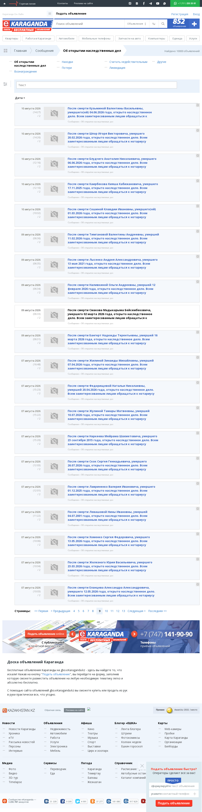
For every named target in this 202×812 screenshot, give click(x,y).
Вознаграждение (25, 71)
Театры (93, 733)
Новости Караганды (22, 729)
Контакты (62, 3)
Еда (52, 773)
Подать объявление (71, 13)
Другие (161, 62)
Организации (173, 742)
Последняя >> (157, 611)
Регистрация (179, 14)
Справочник (123, 763)
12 (117, 611)
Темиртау (94, 773)
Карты (162, 723)
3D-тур (13, 777)
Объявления (53, 723)
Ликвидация (117, 68)
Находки (67, 62)
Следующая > (137, 611)
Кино (91, 729)
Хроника (14, 733)
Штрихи (126, 733)
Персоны (15, 746)
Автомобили (66, 38)
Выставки (94, 746)
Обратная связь (53, 710)
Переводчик (58, 769)
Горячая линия (27, 3)
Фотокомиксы (130, 737)
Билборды (171, 746)
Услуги (193, 38)
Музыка (93, 737)
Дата (19, 98)
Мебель (55, 750)
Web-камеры (173, 729)
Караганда (95, 769)
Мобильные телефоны (96, 38)
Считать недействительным (128, 62)
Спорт (92, 742)
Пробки (169, 733)
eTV (11, 737)
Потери (67, 68)
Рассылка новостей (22, 742)
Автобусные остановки (136, 773)
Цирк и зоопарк (98, 750)
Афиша (86, 723)
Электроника (58, 746)
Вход (196, 14)
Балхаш (92, 777)
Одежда (177, 38)
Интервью (15, 750)
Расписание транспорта (137, 769)
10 (106, 611)
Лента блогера (131, 729)
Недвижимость (60, 729)
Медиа (7, 763)
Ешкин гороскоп (132, 746)
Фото (12, 769)
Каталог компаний (133, 777)
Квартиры (11, 38)
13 (123, 611)
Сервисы (50, 763)
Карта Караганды (176, 737)
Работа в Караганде (38, 38)
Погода (86, 763)
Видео (13, 773)
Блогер (126, 723)
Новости (8, 723)
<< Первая (41, 611)
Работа (55, 737)
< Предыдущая (60, 611)
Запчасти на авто (129, 38)
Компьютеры (156, 38)
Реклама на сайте (83, 3)
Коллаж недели (131, 742)
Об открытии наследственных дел (92, 50)
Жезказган (94, 782)
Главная (20, 50)
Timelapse (15, 782)
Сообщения (44, 50)
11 (112, 611)
